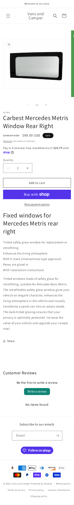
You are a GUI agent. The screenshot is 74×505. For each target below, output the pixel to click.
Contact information (59, 490)
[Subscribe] (57, 435)
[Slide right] (46, 104)
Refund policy (63, 483)
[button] (8, 15)
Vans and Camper (21, 483)
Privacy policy (36, 490)
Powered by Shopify (41, 483)
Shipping (7, 141)
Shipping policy (38, 496)
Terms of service (16, 490)
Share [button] (11, 341)
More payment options (37, 204)
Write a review (37, 391)
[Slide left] (27, 104)
